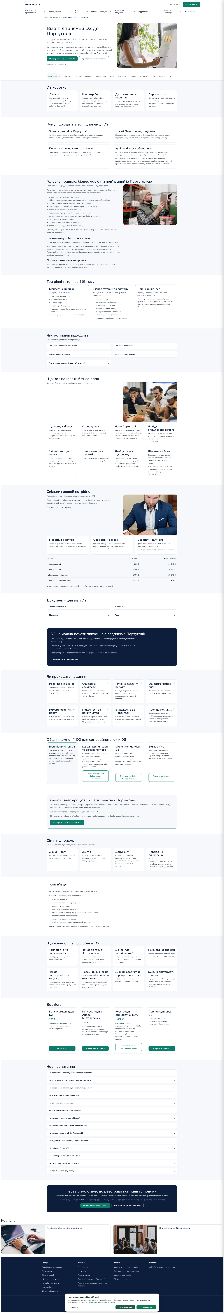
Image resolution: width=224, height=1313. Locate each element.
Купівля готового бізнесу (125, 354)
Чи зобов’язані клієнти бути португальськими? (70, 1088)
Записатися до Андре (95, 1048)
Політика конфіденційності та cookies (101, 1302)
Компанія (89, 76)
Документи (122, 76)
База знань (190, 11)
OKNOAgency (32, 4)
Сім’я (153, 76)
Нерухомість (143, 11)
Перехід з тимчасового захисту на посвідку (92, 1284)
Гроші (111, 76)
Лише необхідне (125, 1307)
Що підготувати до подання (94, 59)
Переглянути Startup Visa (162, 777)
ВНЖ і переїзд (55, 17)
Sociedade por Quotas (124, 346)
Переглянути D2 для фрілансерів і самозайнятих (95, 776)
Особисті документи (57, 606)
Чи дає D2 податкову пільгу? (62, 1171)
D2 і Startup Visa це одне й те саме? (65, 1156)
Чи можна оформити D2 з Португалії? (66, 1133)
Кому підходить (54, 76)
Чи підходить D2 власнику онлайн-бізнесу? (69, 1140)
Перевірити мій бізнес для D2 (62, 59)
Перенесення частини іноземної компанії (66, 363)
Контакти (82, 1271)
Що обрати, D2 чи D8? (59, 1148)
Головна (45, 17)
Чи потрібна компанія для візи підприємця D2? (70, 1072)
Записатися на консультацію (126, 1267)
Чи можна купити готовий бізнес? (64, 1118)
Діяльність (53, 615)
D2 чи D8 (143, 76)
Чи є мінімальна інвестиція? (61, 1103)
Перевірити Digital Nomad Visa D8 (66, 822)
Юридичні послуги (99, 11)
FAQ (170, 76)
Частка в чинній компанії (60, 354)
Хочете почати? (191, 4)
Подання (133, 76)
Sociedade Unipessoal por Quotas (63, 346)
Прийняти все (146, 1307)
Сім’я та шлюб (77, 11)
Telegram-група (120, 1279)
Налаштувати (73, 1307)
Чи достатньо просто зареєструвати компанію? (70, 1080)
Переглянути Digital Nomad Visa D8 (128, 777)
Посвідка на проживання (30, 11)
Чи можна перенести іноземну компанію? (68, 1125)
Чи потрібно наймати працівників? (65, 1110)
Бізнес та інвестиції (167, 11)
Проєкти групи (84, 1275)
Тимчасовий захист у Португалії (91, 1279)
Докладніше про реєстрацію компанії (128, 1046)
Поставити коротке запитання (127, 1205)
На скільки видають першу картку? (65, 1163)
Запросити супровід (162, 1048)
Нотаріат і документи (119, 11)
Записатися (62, 1048)
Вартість (162, 76)
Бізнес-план (101, 76)
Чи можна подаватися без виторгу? (65, 1095)
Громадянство (55, 11)
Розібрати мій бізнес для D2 (95, 1205)
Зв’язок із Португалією (73, 76)
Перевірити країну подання (65, 659)
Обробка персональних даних (162, 1267)
